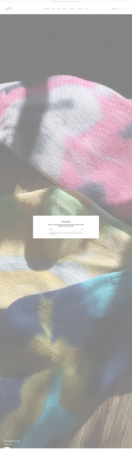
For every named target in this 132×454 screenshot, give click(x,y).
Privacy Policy (74, 232)
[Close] (96, 218)
